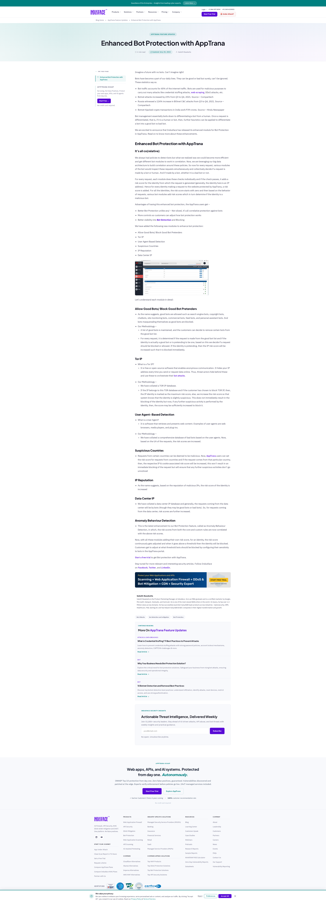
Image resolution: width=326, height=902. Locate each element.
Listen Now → (190, 3)
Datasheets (189, 866)
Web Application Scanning (133, 840)
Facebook (143, 567)
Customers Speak (191, 831)
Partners (139, 12)
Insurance (151, 831)
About (215, 822)
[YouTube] (101, 837)
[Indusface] (98, 12)
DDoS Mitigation (129, 831)
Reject (200, 896)
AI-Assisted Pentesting (131, 849)
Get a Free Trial (99, 858)
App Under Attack (101, 849)
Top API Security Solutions (157, 875)
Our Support (217, 862)
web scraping (197, 92)
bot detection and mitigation (159, 617)
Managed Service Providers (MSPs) (160, 849)
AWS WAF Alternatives (131, 875)
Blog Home (100, 20)
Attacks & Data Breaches (148, 637)
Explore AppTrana (173, 791)
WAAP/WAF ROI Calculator (195, 857)
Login (204, 9)
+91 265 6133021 (228, 9)
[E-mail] (136, 616)
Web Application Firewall (132, 822)
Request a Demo (100, 863)
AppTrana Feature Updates (118, 20)
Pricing (164, 12)
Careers (216, 840)
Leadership (217, 827)
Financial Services (154, 835)
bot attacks (179, 375)
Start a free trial (143, 557)
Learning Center (191, 827)
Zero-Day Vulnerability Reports (196, 862)
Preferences (210, 896)
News (215, 844)
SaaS (149, 844)
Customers (217, 831)
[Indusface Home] (102, 819)
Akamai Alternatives (130, 866)
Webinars (188, 840)
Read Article (142, 652)
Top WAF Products (154, 861)
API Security (127, 827)
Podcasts (188, 844)
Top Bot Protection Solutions (157, 870)
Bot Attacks (141, 617)
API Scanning (128, 844)
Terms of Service (149, 899)
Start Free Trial (209, 14)
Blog (187, 822)
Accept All (225, 896)
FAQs (214, 853)
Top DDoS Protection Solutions (158, 866)
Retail (149, 840)
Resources (152, 12)
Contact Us (217, 857)
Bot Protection (178, 617)
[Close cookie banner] (235, 896)
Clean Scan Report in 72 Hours (105, 854)
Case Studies (190, 835)
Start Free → (104, 101)
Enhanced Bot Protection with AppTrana (111, 78)
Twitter (152, 567)
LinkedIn (165, 567)
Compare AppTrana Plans (103, 867)
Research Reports (191, 849)
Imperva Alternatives (131, 870)
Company (176, 12)
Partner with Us (100, 876)
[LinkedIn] (96, 837)
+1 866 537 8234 (214, 9)
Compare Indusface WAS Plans (105, 872)
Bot (139, 660)
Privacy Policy (136, 899)
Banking (150, 827)
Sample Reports (191, 853)
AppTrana (211, 455)
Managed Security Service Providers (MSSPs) (164, 822)
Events (215, 849)
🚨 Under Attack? (227, 14)
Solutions (128, 12)
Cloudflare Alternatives (131, 861)
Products (115, 12)
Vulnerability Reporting (221, 866)
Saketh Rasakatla (184, 52)
